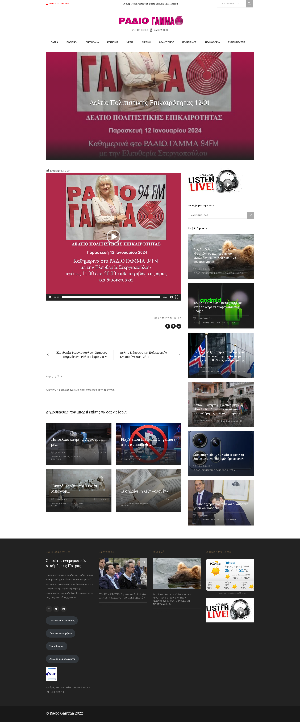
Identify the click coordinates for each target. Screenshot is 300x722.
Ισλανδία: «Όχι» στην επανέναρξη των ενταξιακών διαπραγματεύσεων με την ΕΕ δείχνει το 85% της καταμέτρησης (220, 356)
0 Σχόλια (162, 145)
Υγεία (138, 459)
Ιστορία (144, 503)
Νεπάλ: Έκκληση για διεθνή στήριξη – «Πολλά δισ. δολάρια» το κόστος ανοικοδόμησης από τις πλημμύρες (219, 409)
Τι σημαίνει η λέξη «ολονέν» (144, 491)
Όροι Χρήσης (56, 646)
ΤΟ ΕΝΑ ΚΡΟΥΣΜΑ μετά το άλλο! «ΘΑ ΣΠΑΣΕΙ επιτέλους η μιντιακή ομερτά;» (123, 596)
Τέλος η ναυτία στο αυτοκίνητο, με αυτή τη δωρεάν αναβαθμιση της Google (217, 307)
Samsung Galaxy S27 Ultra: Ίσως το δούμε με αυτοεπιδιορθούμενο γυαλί (218, 457)
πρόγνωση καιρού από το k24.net (232, 593)
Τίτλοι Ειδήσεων (60, 457)
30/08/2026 (203, 269)
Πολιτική (56, 459)
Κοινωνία (76, 457)
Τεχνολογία (127, 459)
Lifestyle (220, 273)
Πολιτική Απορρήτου (60, 633)
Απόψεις (219, 372)
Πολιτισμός (146, 457)
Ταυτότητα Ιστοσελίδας (61, 620)
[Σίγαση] (171, 297)
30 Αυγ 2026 (60, 453)
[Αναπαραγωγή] (50, 297)
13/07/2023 (109, 605)
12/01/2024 (142, 145)
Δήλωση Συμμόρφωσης (62, 658)
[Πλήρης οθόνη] (176, 297)
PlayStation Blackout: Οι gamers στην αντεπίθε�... (148, 442)
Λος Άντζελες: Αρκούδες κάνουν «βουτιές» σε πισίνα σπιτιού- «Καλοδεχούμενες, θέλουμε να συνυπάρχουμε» (215, 255)
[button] (113, 237)
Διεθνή (231, 273)
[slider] (111, 297)
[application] (113, 237)
